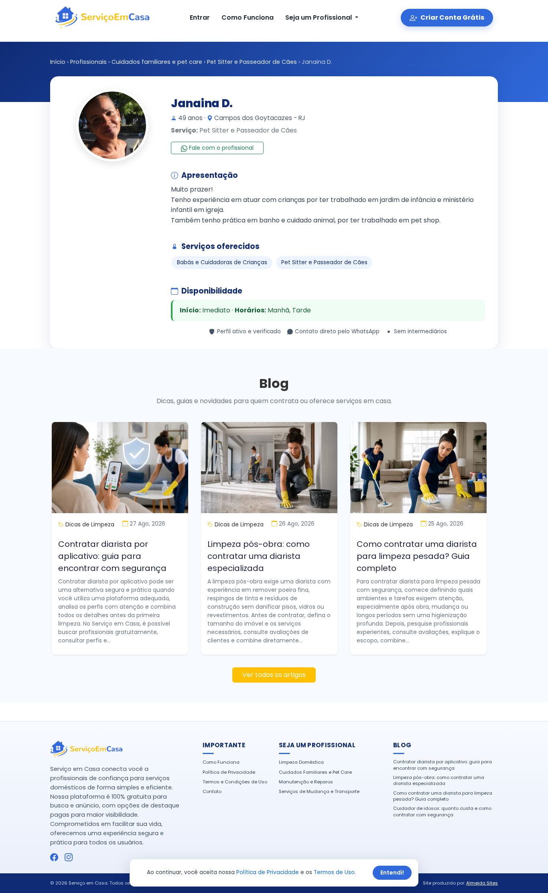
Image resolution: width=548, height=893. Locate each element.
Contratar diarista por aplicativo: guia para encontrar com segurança (112, 556)
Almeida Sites (482, 883)
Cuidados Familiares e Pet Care (315, 772)
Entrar (200, 17)
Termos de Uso (334, 872)
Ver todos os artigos (274, 674)
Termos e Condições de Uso (235, 782)
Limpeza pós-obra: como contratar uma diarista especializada (258, 556)
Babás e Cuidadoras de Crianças (222, 262)
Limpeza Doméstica (301, 762)
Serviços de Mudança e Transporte (319, 792)
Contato (212, 792)
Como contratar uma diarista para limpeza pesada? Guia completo (417, 556)
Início (57, 62)
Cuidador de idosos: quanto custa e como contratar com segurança (442, 811)
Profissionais (88, 62)
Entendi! (392, 873)
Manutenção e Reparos (306, 782)
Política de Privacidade (229, 772)
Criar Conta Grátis (451, 17)
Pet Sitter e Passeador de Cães (252, 62)
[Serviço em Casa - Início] (102, 17)
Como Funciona (247, 17)
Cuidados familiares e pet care (157, 62)
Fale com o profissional (220, 148)
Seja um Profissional (319, 17)
